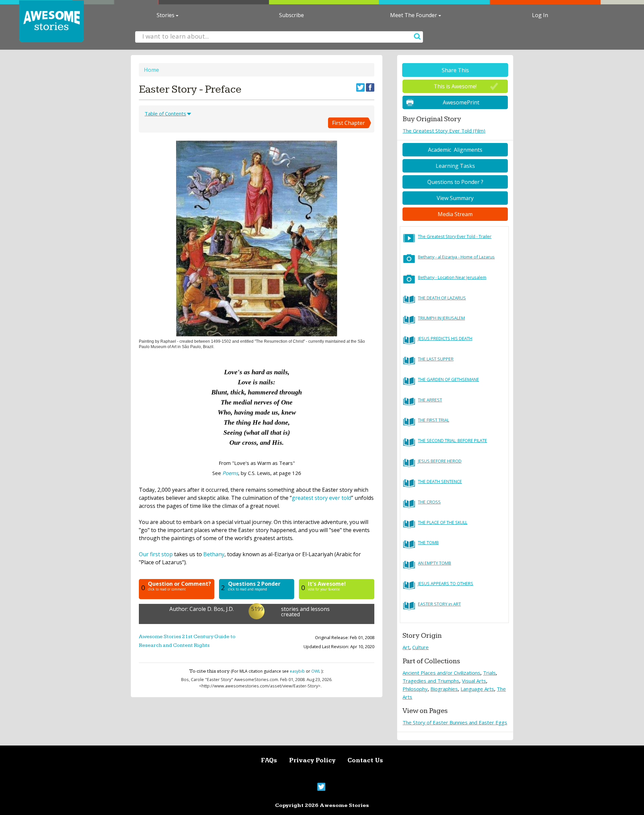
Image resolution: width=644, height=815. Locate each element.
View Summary (455, 198)
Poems (230, 473)
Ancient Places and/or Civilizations (441, 672)
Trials (489, 672)
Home (151, 70)
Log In (540, 15)
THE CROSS (429, 502)
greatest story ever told (321, 497)
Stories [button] (166, 15)
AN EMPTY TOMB (434, 563)
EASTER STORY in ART (439, 604)
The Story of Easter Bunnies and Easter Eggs (454, 722)
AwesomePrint (461, 102)
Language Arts (477, 688)
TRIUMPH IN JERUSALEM (441, 318)
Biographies (444, 688)
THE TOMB (428, 542)
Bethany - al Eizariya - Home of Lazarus (456, 257)
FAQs (269, 760)
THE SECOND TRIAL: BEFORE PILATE (452, 440)
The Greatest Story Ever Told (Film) (443, 130)
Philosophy (415, 688)
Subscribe (291, 15)
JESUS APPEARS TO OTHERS (445, 583)
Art (406, 647)
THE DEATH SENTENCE (440, 481)
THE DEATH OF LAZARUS (442, 298)
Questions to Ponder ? (455, 182)
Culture (420, 647)
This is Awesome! (455, 86)
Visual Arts (474, 680)
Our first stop (156, 554)
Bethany (213, 554)
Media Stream (455, 214)
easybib (297, 671)
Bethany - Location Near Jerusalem (452, 277)
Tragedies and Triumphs (430, 680)
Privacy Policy (312, 760)
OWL (315, 671)
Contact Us (365, 760)
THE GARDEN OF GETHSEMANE (448, 379)
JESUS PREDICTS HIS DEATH (445, 338)
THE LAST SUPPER (435, 359)
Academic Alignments (455, 149)
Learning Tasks (455, 166)
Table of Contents (165, 113)
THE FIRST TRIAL (433, 420)
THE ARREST (430, 400)
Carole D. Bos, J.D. (212, 609)
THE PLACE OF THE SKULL (442, 522)
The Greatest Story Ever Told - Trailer (454, 236)
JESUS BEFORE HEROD (440, 461)
